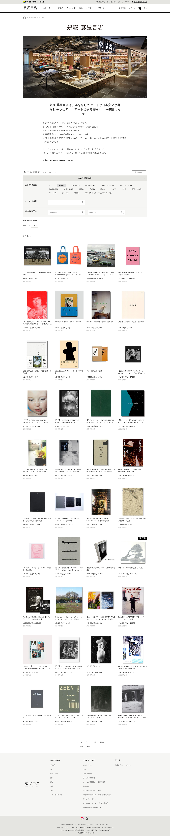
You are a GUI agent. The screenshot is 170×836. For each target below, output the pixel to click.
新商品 (60, 8)
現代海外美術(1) (90, 185)
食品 (51, 790)
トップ (24, 17)
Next (102, 742)
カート (140, 9)
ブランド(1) (53, 193)
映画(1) (76, 193)
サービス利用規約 (89, 778)
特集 (81, 8)
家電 (51, 786)
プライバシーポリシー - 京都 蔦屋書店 (95, 803)
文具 (51, 778)
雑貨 (51, 782)
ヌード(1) (65, 193)
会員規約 (86, 786)
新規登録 (122, 8)
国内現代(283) (53, 189)
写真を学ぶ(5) (137, 189)
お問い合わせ (87, 773)
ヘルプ (85, 769)
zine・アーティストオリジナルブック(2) (98, 193)
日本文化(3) (76, 185)
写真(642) (61, 185)
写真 (34, 225)
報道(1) (81, 189)
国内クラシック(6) (108, 185)
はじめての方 (87, 765)
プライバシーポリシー (90, 799)
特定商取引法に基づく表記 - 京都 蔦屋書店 (97, 795)
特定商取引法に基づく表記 (92, 790)
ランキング (71, 8)
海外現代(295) (69, 189)
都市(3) (124, 189)
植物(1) (113, 189)
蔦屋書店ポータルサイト (123, 765)
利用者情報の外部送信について (93, 807)
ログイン (131, 8)
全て (50, 185)
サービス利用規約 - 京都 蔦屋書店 (94, 782)
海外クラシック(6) (126, 185)
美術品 (52, 765)
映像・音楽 (54, 773)
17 (95, 742)
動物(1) (102, 189)
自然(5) (92, 189)
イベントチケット (56, 795)
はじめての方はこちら (140, 2)
